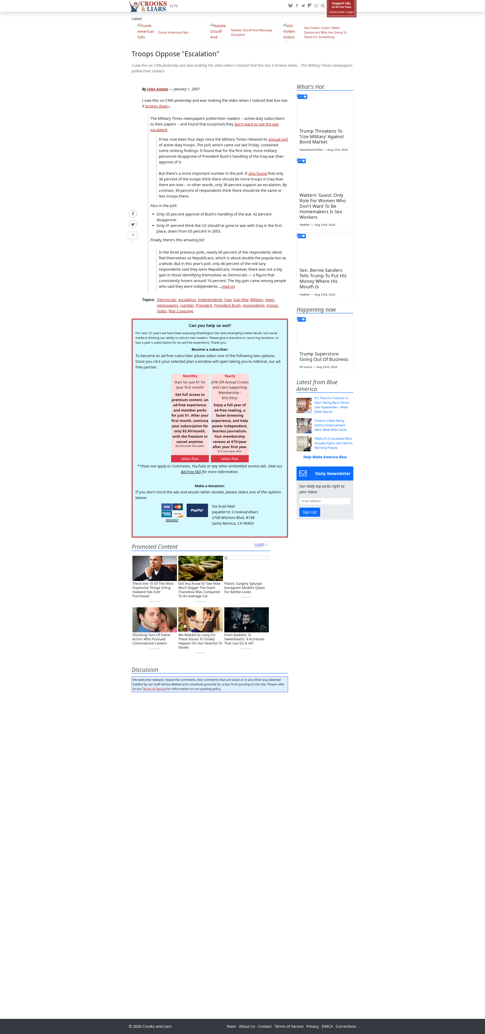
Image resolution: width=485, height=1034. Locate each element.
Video (162, 311)
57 (299, 319)
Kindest (172, 520)
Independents (210, 299)
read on (228, 286)
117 (300, 96)
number (187, 305)
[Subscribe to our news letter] (316, 6)
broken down (157, 106)
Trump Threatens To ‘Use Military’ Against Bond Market (322, 136)
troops (272, 305)
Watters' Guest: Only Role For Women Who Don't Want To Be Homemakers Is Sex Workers (323, 206)
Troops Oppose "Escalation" (175, 53)
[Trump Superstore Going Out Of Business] (325, 332)
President (204, 305)
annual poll (278, 139)
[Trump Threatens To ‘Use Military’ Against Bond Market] (325, 109)
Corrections (346, 1026)
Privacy (312, 1026)
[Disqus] (210, 844)
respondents (253, 305)
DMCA (327, 1026)
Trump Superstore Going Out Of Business (324, 356)
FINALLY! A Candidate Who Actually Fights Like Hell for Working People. (333, 443)
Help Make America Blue (325, 456)
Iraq (228, 299)
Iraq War (240, 299)
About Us (247, 1026)
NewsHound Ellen (311, 149)
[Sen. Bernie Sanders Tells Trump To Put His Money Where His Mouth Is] (325, 249)
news (269, 299)
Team (231, 1026)
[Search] (322, 6)
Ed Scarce (306, 367)
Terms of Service (154, 689)
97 (299, 161)
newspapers (167, 305)
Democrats (166, 299)
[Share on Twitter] (133, 224)
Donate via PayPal (197, 510)
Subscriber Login (341, 12)
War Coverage (181, 311)
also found (257, 173)
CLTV (174, 6)
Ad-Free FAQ (191, 471)
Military (256, 299)
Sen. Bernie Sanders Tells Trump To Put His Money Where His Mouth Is (323, 278)
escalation (187, 299)
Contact (265, 1026)
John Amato (157, 89)
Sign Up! (310, 512)
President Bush (227, 305)
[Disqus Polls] (210, 744)
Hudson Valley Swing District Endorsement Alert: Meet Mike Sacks (330, 425)
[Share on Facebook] (133, 214)
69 (299, 236)
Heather (305, 225)
